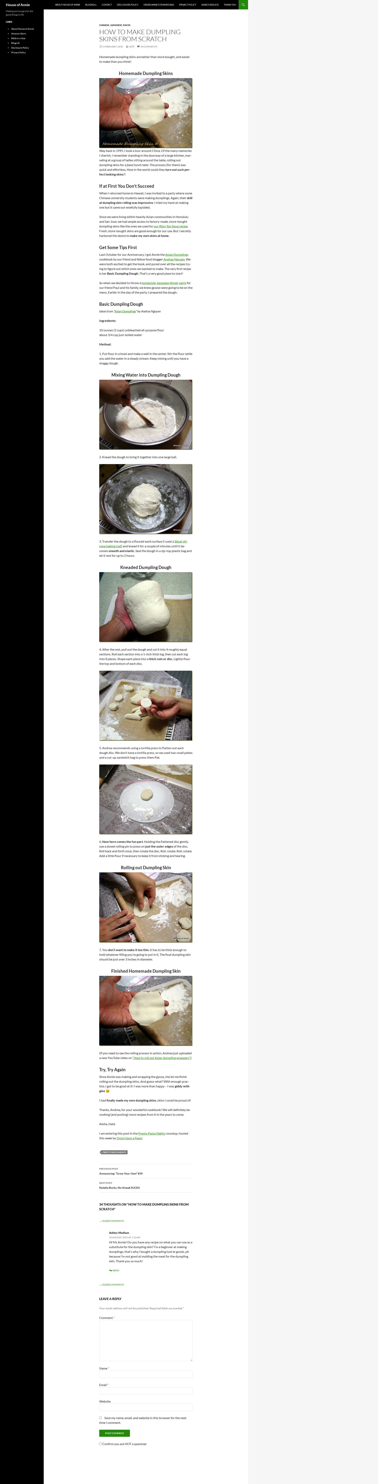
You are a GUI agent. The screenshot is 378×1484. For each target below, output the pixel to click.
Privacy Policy (187, 4)
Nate (131, 46)
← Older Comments (111, 1220)
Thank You (230, 4)
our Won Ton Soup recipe (171, 226)
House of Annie (18, 5)
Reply (116, 1270)
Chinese (104, 25)
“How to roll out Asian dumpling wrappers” (161, 1058)
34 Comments (148, 46)
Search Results (210, 4)
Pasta (127, 25)
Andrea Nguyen (174, 259)
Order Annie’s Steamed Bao (159, 4)
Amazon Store (18, 33)
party (182, 283)
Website (105, 1401)
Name (104, 1368)
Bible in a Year (18, 38)
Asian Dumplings (176, 254)
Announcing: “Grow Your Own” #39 (121, 1171)
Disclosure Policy (127, 4)
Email (103, 1385)
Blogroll (91, 4)
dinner (174, 283)
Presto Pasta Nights (151, 1133)
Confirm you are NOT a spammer (124, 1444)
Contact (107, 4)
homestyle (149, 283)
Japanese (116, 25)
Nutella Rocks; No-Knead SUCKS (119, 1185)
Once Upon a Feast (129, 1138)
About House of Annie (67, 4)
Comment (107, 1318)
